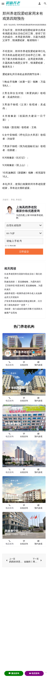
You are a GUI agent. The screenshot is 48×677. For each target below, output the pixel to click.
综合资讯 (12, 25)
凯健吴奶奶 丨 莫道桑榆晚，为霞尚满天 (22, 281)
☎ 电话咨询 (34, 673)
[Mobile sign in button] (39, 3)
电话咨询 (10, 365)
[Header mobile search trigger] (45, 3)
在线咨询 (24, 365)
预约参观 (38, 365)
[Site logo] (13, 3)
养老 (13, 200)
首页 (5, 25)
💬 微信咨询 (13, 673)
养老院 (19, 200)
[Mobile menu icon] (3, 3)
